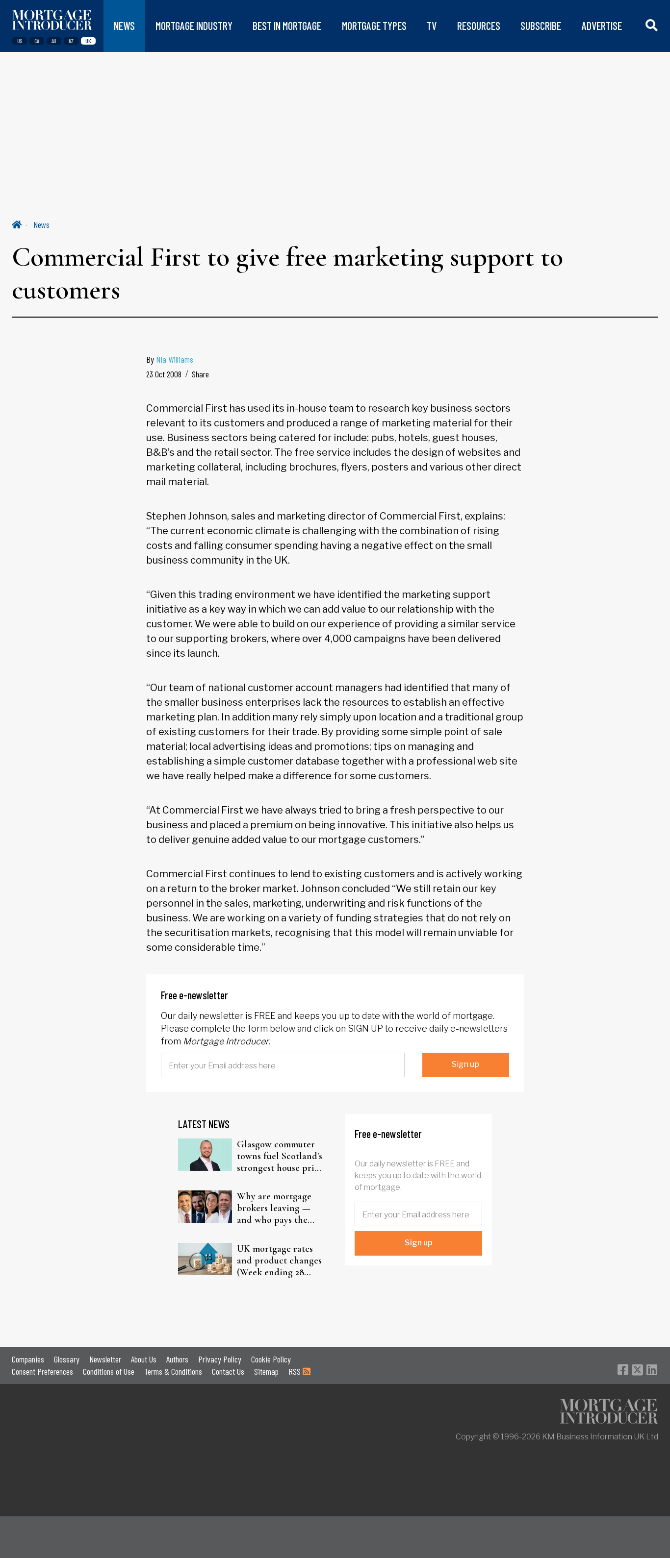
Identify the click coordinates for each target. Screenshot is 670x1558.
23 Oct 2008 (163, 374)
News (41, 224)
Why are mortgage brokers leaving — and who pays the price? (274, 1208)
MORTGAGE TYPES (374, 26)
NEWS (124, 26)
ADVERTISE (602, 26)
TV (432, 26)
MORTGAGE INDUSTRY (193, 26)
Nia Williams (174, 359)
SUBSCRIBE (540, 26)
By (169, 359)
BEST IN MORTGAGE (287, 26)
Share (200, 374)
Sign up (465, 1064)
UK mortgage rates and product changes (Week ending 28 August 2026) (279, 1260)
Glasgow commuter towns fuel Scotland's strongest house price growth (280, 1156)
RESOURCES (478, 26)
